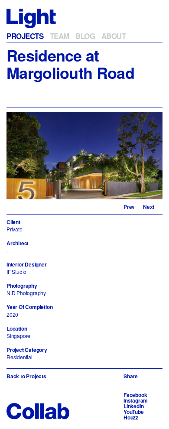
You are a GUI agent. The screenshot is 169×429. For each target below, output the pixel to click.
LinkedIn (133, 406)
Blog (85, 36)
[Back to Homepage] (31, 18)
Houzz (131, 417)
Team (59, 36)
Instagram (136, 400)
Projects (24, 36)
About (113, 36)
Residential (19, 357)
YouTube (134, 412)
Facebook (135, 395)
